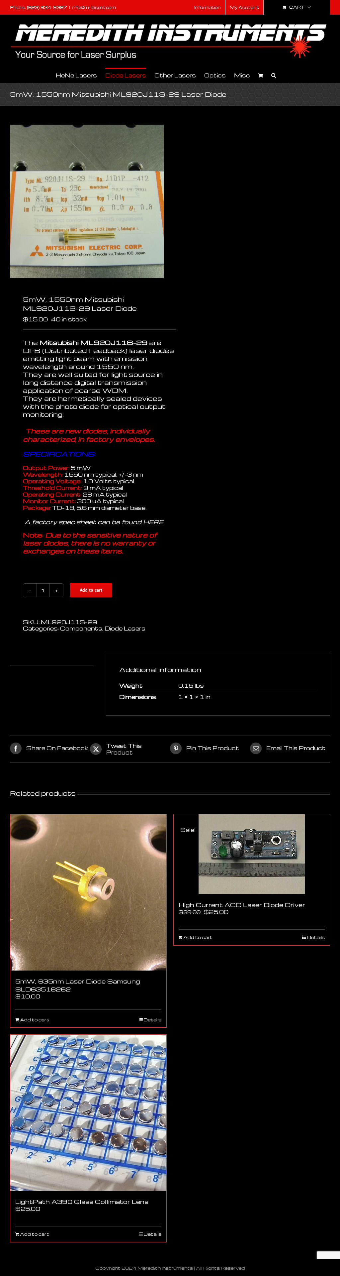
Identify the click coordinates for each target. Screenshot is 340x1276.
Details (152, 1019)
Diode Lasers (125, 628)
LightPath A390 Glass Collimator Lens (81, 1201)
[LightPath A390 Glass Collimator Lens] (88, 1113)
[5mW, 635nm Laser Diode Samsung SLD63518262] (88, 892)
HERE (153, 521)
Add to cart (91, 590)
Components (81, 628)
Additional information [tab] (44, 658)
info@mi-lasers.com (94, 7)
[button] (273, 75)
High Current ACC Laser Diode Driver (242, 904)
